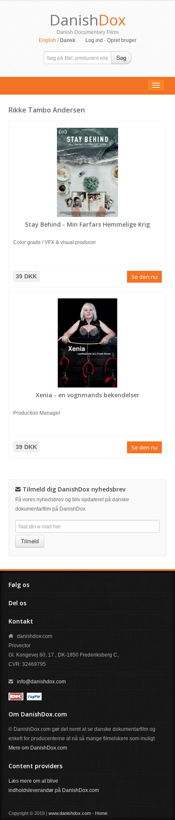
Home (101, 813)
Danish (88, 20)
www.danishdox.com (69, 813)
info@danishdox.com (41, 682)
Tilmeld (30, 541)
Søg (121, 57)
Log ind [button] (94, 40)
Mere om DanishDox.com (37, 748)
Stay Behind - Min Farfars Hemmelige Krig (87, 224)
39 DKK (26, 276)
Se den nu (144, 277)
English (47, 40)
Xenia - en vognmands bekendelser (87, 395)
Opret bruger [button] (121, 40)
